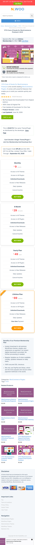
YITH (19, 26)
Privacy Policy (5, 505)
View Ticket (4, 510)
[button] (19, 21)
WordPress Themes (6, 526)
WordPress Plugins (6, 521)
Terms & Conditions (6, 502)
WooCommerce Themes (7, 524)
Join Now (18, 3)
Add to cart (7, 117)
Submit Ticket (5, 507)
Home (2, 26)
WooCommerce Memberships (13, 541)
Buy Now (17, 197)
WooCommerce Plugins (11, 26)
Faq (2, 500)
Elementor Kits (5, 529)
